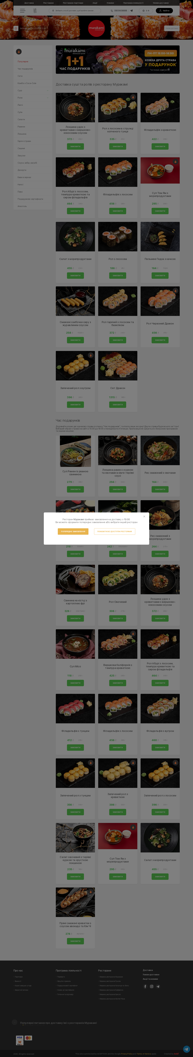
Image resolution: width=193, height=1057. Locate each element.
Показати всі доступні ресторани (114, 532)
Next (176, 59)
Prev (59, 59)
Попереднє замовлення (73, 532)
